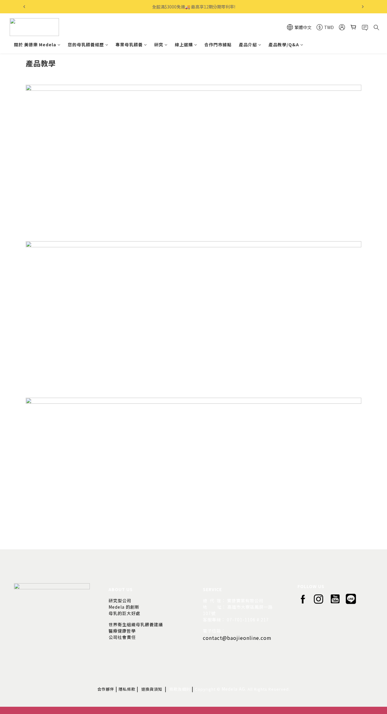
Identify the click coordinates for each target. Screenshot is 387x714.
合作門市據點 (218, 44)
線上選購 (184, 44)
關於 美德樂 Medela (35, 44)
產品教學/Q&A (283, 44)
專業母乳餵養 (129, 44)
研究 (158, 44)
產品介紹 (248, 44)
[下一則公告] (363, 6)
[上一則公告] (24, 6)
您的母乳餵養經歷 (86, 44)
